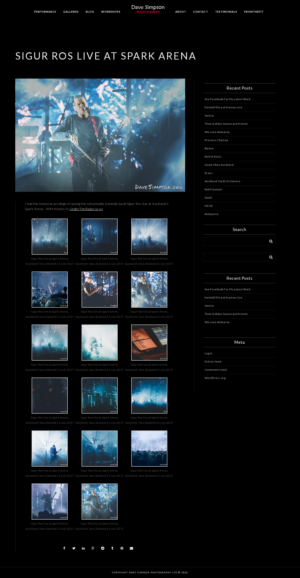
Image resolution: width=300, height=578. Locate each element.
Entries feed (213, 361)
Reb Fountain (213, 189)
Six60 (208, 197)
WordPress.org (215, 378)
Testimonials (226, 11)
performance (45, 11)
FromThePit (254, 11)
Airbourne (212, 214)
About (180, 11)
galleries (71, 11)
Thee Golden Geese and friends (226, 123)
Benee (209, 148)
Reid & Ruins (213, 156)
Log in (209, 353)
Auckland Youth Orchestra (222, 181)
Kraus (209, 173)
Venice (209, 115)
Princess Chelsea (216, 140)
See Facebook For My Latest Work (228, 99)
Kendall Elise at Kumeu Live (223, 107)
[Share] (64, 548)
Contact (200, 11)
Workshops (110, 11)
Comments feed (216, 369)
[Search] (269, 240)
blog (90, 11)
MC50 (209, 206)
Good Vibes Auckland (219, 164)
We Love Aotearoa (217, 132)
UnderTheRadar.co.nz (86, 209)
